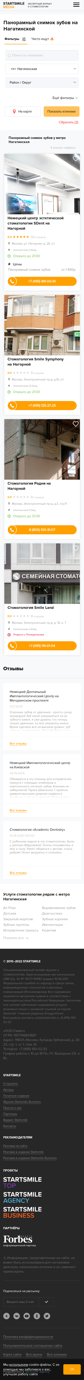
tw (47, 1316)
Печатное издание (16, 1096)
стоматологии (14, 974)
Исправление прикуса (20, 930)
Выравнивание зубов (59, 908)
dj (6, 1316)
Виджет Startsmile (15, 1120)
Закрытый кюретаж (18, 919)
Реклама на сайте (15, 1146)
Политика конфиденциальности (28, 1337)
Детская (9, 913)
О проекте (10, 1084)
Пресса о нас (12, 1108)
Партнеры (10, 1114)
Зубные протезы (16, 925)
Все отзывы (18, 743)
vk (16, 1316)
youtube (26, 1316)
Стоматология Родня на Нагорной (29, 486)
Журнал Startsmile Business (22, 1102)
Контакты (9, 1126)
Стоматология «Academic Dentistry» (37, 830)
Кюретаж (49, 930)
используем (18, 1364)
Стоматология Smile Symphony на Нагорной (36, 362)
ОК (72, 1369)
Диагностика (52, 913)
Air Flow (9, 908)
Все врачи (34, 1354)
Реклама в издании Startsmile (23, 1152)
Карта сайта (12, 1354)
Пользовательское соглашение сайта (32, 1345)
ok (37, 1316)
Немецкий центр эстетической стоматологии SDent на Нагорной (36, 223)
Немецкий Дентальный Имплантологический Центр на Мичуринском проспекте (34, 696)
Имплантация (52, 925)
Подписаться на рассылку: (21, 1291)
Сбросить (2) (68, 122)
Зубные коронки (55, 919)
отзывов (38, 237)
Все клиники (57, 1354)
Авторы (8, 1090)
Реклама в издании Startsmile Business (30, 1158)
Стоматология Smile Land (31, 607)
